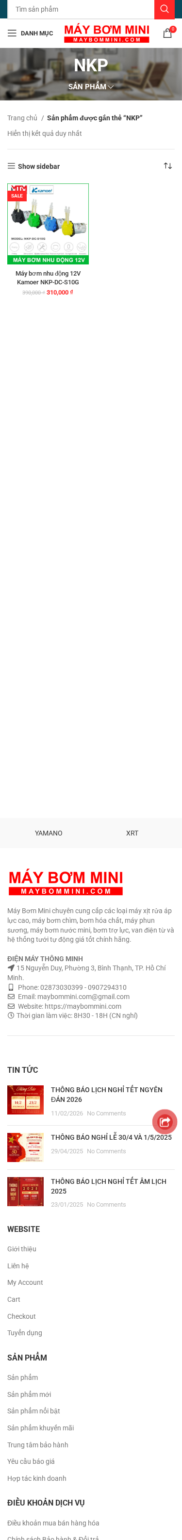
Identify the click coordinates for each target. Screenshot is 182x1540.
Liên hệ (18, 1266)
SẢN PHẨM (87, 87)
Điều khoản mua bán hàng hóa (53, 1523)
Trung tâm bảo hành (37, 1445)
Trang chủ (23, 118)
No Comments (106, 1113)
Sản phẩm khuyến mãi (40, 1428)
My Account (25, 1282)
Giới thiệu (21, 1249)
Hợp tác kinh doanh (36, 1478)
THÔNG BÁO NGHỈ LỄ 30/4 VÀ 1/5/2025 (111, 1137)
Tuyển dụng (24, 1333)
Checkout (21, 1316)
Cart (13, 1299)
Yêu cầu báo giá (31, 1461)
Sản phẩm (22, 1377)
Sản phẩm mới (29, 1394)
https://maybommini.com (82, 1006)
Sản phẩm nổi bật (33, 1411)
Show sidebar (39, 166)
